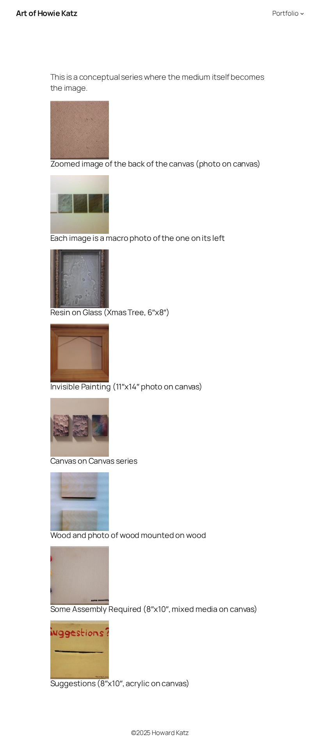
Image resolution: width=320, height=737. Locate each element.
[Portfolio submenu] (302, 13)
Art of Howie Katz (47, 13)
